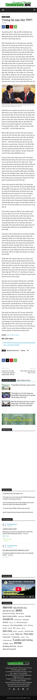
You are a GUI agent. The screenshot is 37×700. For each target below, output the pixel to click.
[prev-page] (3, 410)
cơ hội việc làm (18, 619)
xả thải (27, 637)
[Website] (27, 689)
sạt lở (12, 634)
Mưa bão (5, 628)
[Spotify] (23, 689)
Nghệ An (18, 628)
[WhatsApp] (15, 26)
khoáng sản (6, 625)
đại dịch (20, 646)
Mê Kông (30, 625)
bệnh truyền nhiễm (10, 616)
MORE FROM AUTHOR (23, 380)
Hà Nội (5, 622)
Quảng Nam (20, 631)
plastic (15, 631)
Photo (7, 536)
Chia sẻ (5, 540)
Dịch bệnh (26, 619)
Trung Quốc (7, 637)
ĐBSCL (11, 643)
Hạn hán (11, 622)
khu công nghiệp (16, 625)
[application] (18, 589)
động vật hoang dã (9, 649)
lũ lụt (25, 625)
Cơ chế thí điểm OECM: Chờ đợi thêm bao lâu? (16, 508)
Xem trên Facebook (7, 539)
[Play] (4, 597)
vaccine (22, 637)
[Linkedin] (14, 689)
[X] (7, 26)
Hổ (14, 622)
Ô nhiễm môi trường (23, 640)
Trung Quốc (16, 637)
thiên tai (18, 634)
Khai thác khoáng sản (22, 622)
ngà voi (23, 628)
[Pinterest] (11, 26)
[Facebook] (3, 26)
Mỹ (14, 628)
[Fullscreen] (33, 597)
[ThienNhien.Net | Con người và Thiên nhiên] (18, 4)
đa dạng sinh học (9, 646)
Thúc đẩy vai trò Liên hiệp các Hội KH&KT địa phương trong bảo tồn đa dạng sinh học (23, 395)
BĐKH (19, 610)
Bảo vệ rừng (20, 613)
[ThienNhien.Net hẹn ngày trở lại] (6, 387)
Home (3, 14)
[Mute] (30, 597)
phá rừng (7, 631)
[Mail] (18, 689)
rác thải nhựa (29, 631)
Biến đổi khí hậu (9, 611)
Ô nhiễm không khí (7, 640)
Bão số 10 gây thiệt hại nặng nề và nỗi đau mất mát (18, 512)
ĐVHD (17, 643)
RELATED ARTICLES (9, 380)
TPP (28, 350)
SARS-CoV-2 (6, 634)
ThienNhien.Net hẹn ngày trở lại (23, 385)
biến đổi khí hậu (20, 608)
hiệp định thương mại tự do (13, 350)
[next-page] (5, 410)
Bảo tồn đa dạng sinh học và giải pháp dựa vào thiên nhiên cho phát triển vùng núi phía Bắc (23, 403)
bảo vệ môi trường (9, 613)
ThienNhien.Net (12, 524)
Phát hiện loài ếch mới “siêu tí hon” (27, 371)
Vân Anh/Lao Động (13, 335)
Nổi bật (8, 16)
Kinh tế (8, 14)
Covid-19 (8, 619)
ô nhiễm (5, 643)
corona (28, 616)
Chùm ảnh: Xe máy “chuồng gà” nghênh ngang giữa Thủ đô (8, 372)
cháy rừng (21, 616)
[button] (3, 10)
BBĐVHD (7, 607)
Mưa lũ (10, 628)
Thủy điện (28, 634)
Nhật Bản (23, 350)
